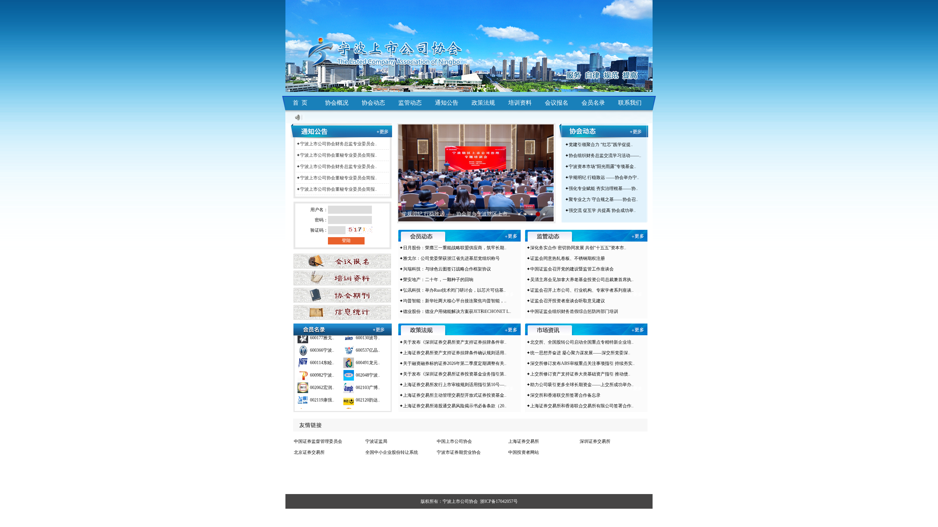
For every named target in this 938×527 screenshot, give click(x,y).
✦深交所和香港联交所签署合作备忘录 (564, 395)
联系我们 (630, 103)
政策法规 (483, 103)
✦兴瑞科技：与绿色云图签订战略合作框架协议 (445, 269)
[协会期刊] (341, 295)
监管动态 (410, 103)
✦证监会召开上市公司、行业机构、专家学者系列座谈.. (580, 290)
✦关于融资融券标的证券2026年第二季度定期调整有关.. (452, 363)
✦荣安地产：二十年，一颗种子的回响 (436, 279)
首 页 (300, 103)
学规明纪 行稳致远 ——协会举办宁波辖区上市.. (456, 214)
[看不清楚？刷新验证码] (359, 232)
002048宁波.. (368, 368)
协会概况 (336, 103)
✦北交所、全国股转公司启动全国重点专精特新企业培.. (580, 342)
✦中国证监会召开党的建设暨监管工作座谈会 (570, 269)
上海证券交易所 (523, 441)
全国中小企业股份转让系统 (391, 452)
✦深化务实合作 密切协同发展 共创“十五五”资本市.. (576, 247)
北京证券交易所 (309, 452)
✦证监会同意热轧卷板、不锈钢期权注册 (566, 258)
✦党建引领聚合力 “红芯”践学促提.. (599, 144)
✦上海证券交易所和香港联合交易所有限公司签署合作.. (580, 405)
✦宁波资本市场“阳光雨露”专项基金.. (600, 166)
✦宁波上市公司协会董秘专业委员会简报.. (336, 155)
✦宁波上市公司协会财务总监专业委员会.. (336, 143)
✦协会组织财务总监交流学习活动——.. (603, 155)
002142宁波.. (368, 405)
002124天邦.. (322, 405)
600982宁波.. (322, 368)
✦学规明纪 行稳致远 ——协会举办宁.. (602, 177)
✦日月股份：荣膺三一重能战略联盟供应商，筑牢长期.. (452, 247)
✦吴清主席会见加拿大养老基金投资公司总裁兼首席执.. (580, 279)
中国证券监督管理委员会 (318, 441)
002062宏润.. (322, 381)
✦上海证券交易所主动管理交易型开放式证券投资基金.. (452, 395)
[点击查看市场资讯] (638, 330)
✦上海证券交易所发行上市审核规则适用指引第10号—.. (452, 384)
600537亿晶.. (368, 343)
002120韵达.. (368, 393)
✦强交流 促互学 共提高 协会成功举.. (600, 210)
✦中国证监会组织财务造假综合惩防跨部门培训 (572, 311)
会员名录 (593, 103)
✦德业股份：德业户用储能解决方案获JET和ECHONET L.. (455, 311)
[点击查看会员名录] (379, 329)
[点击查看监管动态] (638, 237)
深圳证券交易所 (595, 441)
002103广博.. (368, 381)
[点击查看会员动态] (511, 237)
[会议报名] (341, 259)
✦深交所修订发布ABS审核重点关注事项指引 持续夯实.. (581, 363)
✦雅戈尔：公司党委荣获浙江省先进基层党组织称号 (449, 258)
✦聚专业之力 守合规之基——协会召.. (601, 199)
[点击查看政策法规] (511, 330)
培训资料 (520, 103)
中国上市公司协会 (454, 441)
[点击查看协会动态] (640, 131)
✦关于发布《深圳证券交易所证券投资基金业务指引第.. (452, 374)
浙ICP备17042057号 (499, 501)
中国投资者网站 (523, 452)
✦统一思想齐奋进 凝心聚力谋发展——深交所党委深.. (578, 352)
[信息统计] (341, 313)
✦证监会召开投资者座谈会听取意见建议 (566, 300)
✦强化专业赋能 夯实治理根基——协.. (601, 188)
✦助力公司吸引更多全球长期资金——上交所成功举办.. (580, 384)
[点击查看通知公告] (382, 131)
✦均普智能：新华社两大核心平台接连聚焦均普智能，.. (452, 300)
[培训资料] (341, 276)
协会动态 (373, 103)
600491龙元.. (368, 356)
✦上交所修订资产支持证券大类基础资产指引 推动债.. (578, 374)
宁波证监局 (376, 441)
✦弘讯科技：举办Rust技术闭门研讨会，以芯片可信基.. (452, 290)
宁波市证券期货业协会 (459, 452)
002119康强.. (322, 393)
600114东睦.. (322, 356)
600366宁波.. (322, 343)
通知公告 (446, 103)
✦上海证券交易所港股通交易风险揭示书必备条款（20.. (452, 405)
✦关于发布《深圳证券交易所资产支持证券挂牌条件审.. (452, 342)
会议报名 (556, 103)
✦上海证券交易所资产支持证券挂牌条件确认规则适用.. (452, 352)
